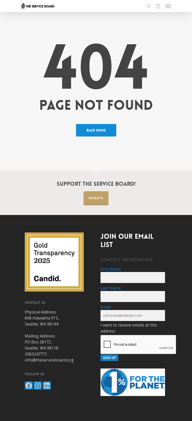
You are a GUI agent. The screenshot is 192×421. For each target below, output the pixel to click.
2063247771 (36, 354)
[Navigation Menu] (168, 6)
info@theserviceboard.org (49, 360)
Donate (96, 198)
